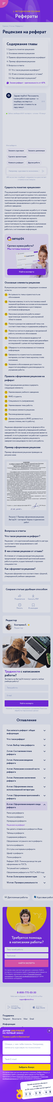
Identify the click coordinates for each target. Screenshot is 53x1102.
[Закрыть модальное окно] (49, 1030)
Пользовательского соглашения (27, 1077)
